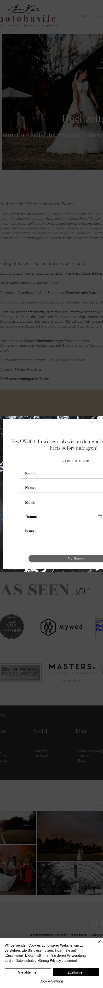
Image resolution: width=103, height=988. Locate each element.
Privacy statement (63, 960)
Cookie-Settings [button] (51, 981)
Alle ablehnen (28, 972)
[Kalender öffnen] (100, 516)
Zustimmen (76, 972)
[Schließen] (96, 944)
